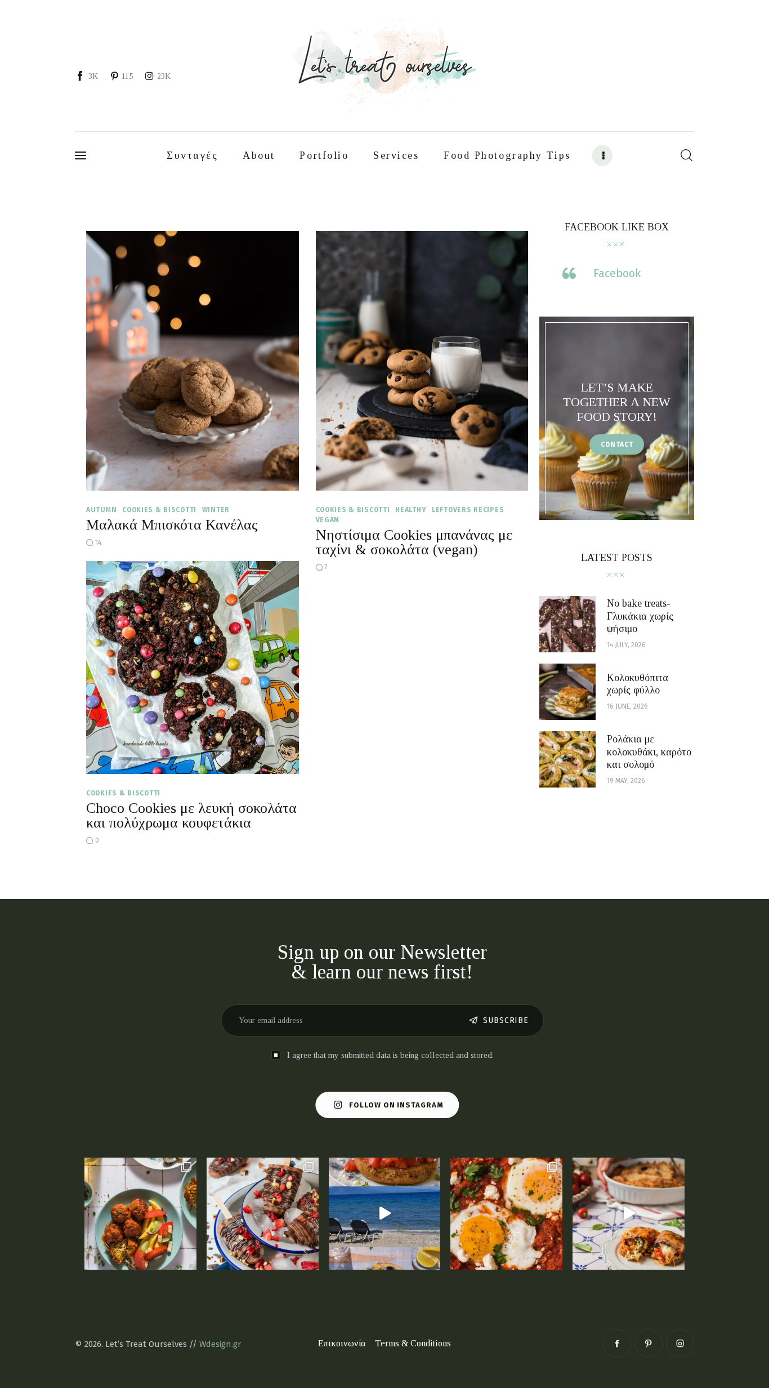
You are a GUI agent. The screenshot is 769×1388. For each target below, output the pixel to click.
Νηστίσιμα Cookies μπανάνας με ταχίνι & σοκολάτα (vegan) (414, 542)
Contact (617, 445)
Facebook (617, 274)
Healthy (410, 510)
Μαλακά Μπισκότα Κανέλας (172, 525)
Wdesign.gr (220, 1344)
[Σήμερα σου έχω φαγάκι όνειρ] (629, 1214)
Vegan (328, 520)
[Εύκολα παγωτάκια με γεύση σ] (263, 1214)
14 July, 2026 (626, 645)
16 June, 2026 (627, 707)
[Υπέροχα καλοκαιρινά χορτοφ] (140, 1214)
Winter (216, 510)
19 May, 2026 (626, 781)
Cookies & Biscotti (159, 510)
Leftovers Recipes (468, 510)
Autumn (101, 510)
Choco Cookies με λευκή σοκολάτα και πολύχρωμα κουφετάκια (191, 815)
